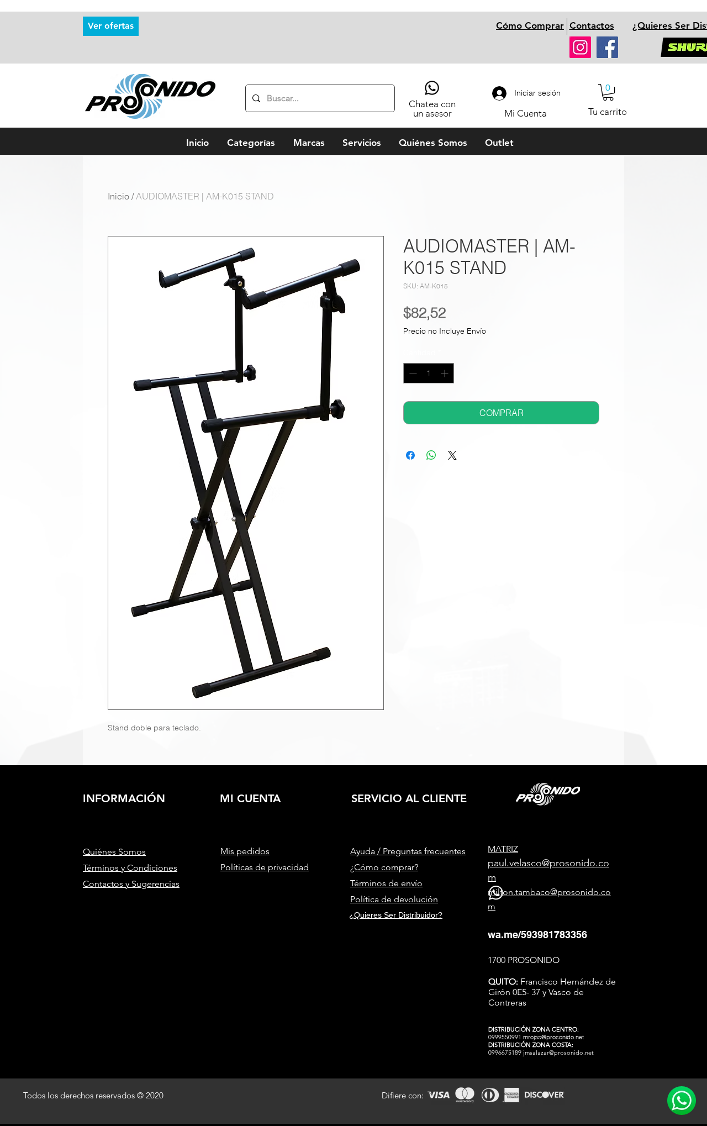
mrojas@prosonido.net (553, 1037)
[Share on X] (452, 455)
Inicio (118, 196)
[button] (608, 92)
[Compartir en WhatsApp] (431, 455)
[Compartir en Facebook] (410, 455)
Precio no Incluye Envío (444, 331)
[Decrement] (412, 373)
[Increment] (445, 373)
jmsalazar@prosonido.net (558, 1052)
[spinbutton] (429, 373)
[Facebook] (607, 47)
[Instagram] (580, 47)
